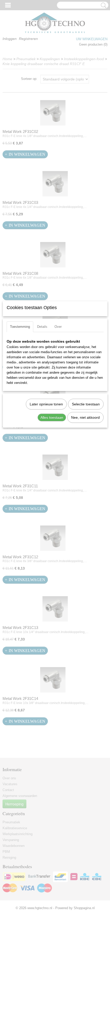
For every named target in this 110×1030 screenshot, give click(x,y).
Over (58, 327)
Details (42, 327)
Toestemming (20, 327)
